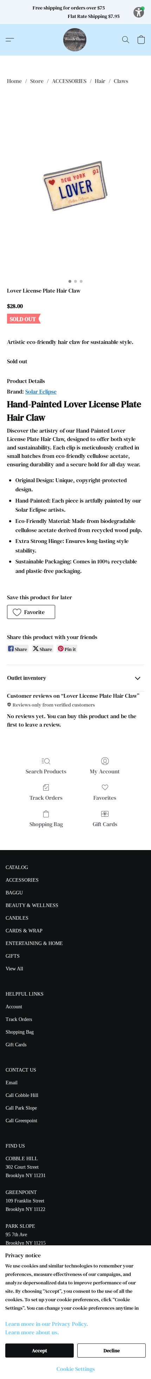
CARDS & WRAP (24, 930)
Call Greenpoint (21, 1120)
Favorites (104, 798)
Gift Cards (105, 824)
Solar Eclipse (41, 391)
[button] (75, 40)
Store (37, 81)
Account (14, 1006)
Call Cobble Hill (22, 1095)
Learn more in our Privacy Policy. (46, 1324)
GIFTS (13, 956)
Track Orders (46, 798)
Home (14, 81)
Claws (121, 81)
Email (12, 1082)
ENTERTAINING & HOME (34, 943)
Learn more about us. (32, 1332)
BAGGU (14, 892)
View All (14, 968)
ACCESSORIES (69, 81)
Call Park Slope (21, 1108)
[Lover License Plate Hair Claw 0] (75, 184)
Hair (100, 81)
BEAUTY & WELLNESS (32, 905)
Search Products (46, 771)
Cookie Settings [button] (76, 1369)
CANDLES (17, 918)
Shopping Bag (46, 824)
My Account (105, 771)
